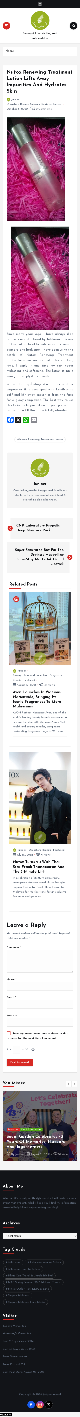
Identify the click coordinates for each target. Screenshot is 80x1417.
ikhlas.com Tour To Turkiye (24, 1269)
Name (12, 979)
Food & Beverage (31, 1130)
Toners (57, 104)
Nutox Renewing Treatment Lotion (41, 439)
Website (12, 1015)
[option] (40, 1126)
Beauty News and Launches (30, 675)
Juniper (15, 99)
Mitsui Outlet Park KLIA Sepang (28, 1289)
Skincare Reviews (40, 104)
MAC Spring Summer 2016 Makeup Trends (34, 1282)
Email (11, 997)
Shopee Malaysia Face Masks (26, 1302)
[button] (69, 1084)
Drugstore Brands (18, 104)
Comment (14, 947)
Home (9, 51)
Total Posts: (10, 1364)
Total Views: (11, 1356)
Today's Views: (12, 1326)
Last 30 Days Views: (16, 1349)
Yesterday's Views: (15, 1333)
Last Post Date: (13, 1372)
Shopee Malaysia (18, 1295)
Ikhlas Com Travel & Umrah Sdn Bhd (30, 1275)
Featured (29, 680)
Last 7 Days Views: (15, 1341)
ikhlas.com (14, 1262)
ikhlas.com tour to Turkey (45, 1262)
